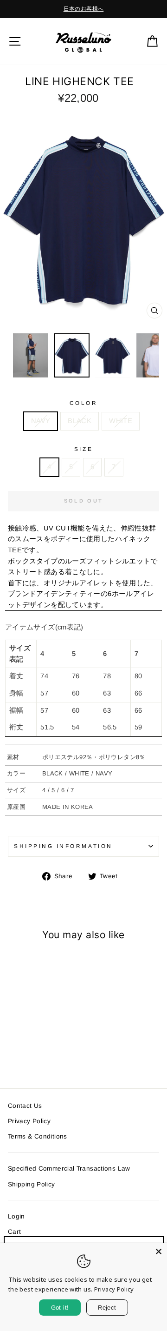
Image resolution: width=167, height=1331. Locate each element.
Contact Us (25, 1105)
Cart (14, 1231)
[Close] (158, 1251)
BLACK (79, 420)
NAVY (40, 420)
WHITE (120, 420)
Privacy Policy (29, 1121)
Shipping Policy (31, 1184)
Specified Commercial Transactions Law (69, 1168)
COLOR (84, 403)
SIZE (83, 449)
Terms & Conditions (37, 1136)
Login (16, 1216)
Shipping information (63, 846)
